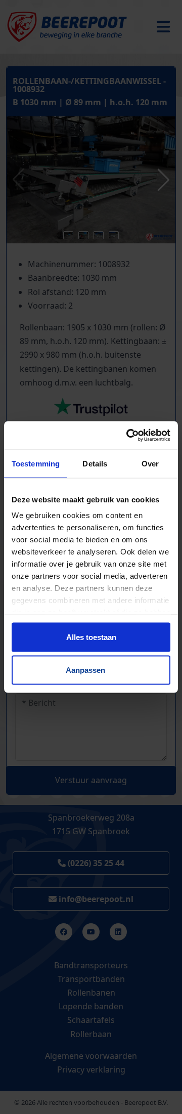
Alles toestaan (91, 636)
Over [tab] (150, 463)
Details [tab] (94, 463)
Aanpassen (85, 670)
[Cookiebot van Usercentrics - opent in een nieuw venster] (128, 435)
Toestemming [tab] (36, 463)
